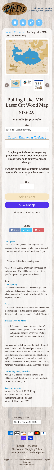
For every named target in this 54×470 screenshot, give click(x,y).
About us (32, 446)
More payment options (27, 212)
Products (19, 32)
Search (21, 446)
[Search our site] (39, 22)
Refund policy (37, 452)
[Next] (47, 85)
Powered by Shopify (27, 464)
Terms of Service (18, 452)
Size (27, 125)
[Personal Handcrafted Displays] (14, 9)
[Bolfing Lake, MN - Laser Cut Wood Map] (15, 83)
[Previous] (7, 85)
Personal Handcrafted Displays (30, 460)
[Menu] (14, 22)
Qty (27, 182)
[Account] (23, 22)
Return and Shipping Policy (27, 449)
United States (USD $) (25, 422)
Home (8, 32)
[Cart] (31, 22)
